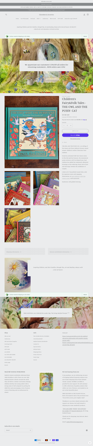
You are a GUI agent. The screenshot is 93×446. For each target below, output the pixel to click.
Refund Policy (36, 349)
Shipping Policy (37, 352)
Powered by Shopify (51, 442)
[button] (6, 14)
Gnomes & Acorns (44, 442)
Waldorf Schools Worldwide (40, 341)
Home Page (36, 357)
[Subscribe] (30, 430)
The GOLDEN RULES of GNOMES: (41, 336)
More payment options (75, 138)
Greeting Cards (8, 344)
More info (85, 36)
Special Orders (37, 346)
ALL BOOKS (7, 352)
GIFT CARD (7, 349)
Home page (7, 362)
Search (6, 365)
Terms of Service (37, 354)
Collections (7, 338)
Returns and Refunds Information (59, 252)
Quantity (64, 122)
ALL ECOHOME (8, 357)
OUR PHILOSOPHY (38, 338)
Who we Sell (7, 336)
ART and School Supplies (11, 341)
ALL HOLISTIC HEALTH (10, 359)
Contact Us (36, 344)
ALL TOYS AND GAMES (10, 354)
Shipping (64, 116)
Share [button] (65, 142)
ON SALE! (7, 346)
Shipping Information (12, 252)
